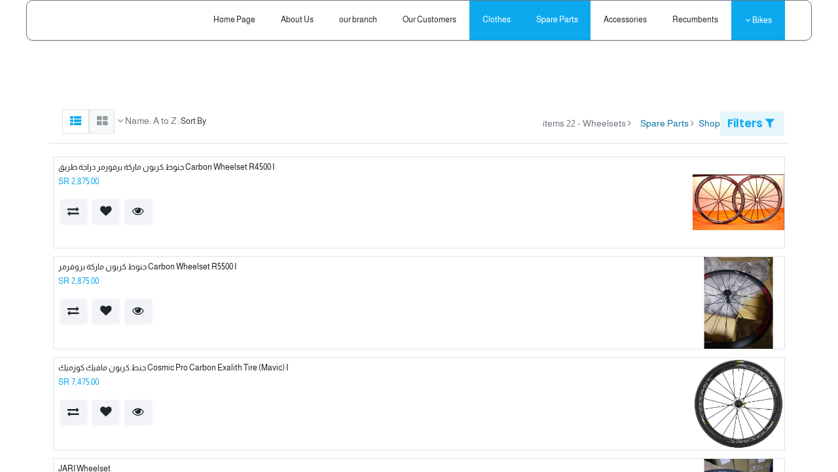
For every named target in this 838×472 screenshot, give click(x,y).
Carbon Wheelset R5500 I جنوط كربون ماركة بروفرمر (147, 266)
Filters (746, 123)
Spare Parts (664, 123)
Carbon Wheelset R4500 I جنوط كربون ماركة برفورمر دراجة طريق (166, 167)
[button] (138, 211)
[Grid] (102, 121)
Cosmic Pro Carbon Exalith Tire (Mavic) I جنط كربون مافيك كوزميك (173, 367)
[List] (75, 121)
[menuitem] (695, 20)
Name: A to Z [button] (149, 120)
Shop (709, 123)
